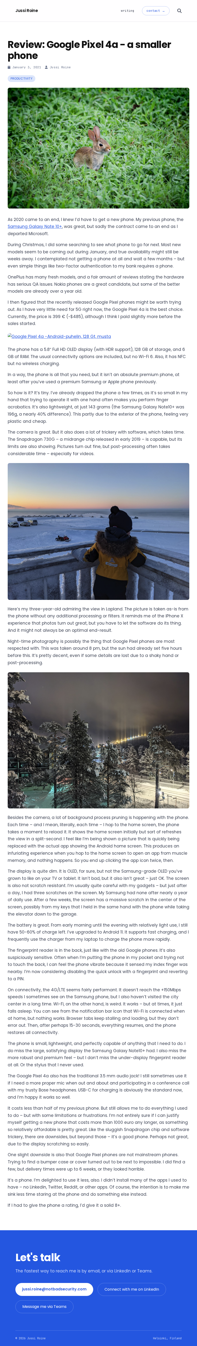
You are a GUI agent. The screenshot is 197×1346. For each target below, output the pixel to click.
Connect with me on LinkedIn (132, 1289)
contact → (156, 11)
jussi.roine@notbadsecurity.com (54, 1289)
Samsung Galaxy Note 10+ (35, 226)
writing (127, 11)
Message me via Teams (44, 1306)
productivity (21, 78)
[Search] (179, 11)
